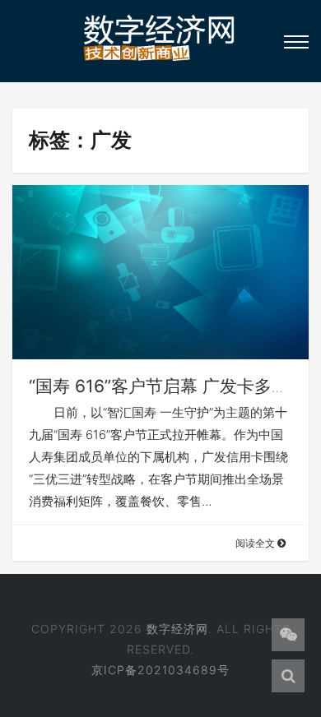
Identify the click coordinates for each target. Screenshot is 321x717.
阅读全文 (256, 543)
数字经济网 (177, 629)
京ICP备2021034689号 (160, 670)
